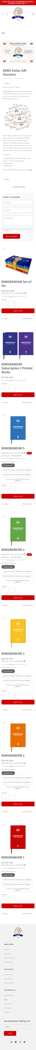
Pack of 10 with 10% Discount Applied (17, 470)
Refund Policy (8, 979)
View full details (27, 318)
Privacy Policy (8, 974)
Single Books (8, 465)
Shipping (11, 296)
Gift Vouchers (8, 1004)
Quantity (4, 299)
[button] (2, 14)
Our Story (7, 949)
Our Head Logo (8, 962)
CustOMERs (7, 953)
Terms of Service (9, 983)
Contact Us (7, 1012)
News (5, 999)
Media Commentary (10, 958)
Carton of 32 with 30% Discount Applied (17, 479)
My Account (7, 1008)
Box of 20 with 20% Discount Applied (17, 474)
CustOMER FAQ (8, 995)
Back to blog (19, 187)
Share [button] (7, 83)
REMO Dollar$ (8, 91)
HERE (30, 170)
